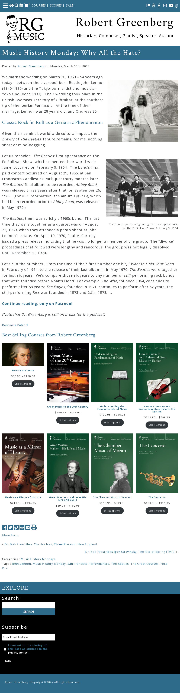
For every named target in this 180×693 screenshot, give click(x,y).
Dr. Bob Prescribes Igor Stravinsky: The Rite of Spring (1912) (130, 552)
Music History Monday (49, 564)
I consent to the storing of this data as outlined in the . (28, 648)
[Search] (16, 5)
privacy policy (18, 652)
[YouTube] (171, 5)
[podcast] (153, 5)
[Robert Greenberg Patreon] (148, 5)
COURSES (39, 5)
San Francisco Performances (88, 564)
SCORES (56, 5)
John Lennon (21, 564)
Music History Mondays (38, 559)
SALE (70, 5)
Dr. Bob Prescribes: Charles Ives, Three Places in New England (51, 544)
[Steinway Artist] (176, 5)
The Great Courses (145, 564)
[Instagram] (165, 5)
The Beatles (120, 564)
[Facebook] (159, 5)
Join (8, 661)
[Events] (21, 5)
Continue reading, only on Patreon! (37, 303)
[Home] (11, 5)
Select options (23, 383)
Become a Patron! (15, 325)
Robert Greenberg (31, 66)
